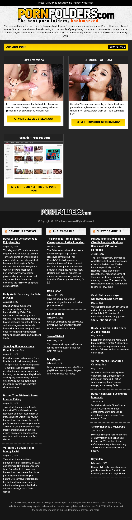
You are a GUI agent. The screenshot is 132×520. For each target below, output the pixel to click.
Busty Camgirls (109, 231)
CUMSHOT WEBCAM (100, 122)
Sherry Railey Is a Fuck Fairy (108, 426)
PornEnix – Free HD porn (39, 186)
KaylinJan (97, 459)
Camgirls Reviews (22, 231)
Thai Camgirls (63, 231)
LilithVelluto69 (55, 313)
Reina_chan (54, 291)
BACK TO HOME (117, 47)
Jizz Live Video (35, 118)
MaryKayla (53, 359)
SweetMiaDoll (55, 336)
